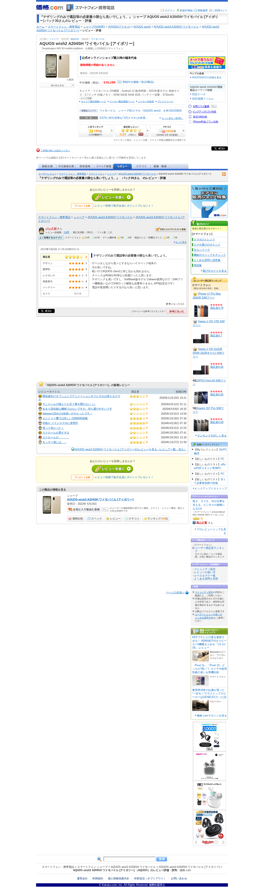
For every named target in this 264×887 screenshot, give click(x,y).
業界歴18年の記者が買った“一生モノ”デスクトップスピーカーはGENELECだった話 (209, 693)
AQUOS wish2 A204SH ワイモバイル (137, 174)
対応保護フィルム (203, 98)
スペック (96, 518)
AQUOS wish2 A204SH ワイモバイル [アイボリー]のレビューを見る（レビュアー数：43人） (131, 449)
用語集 (198, 265)
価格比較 (77, 518)
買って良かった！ (53, 427)
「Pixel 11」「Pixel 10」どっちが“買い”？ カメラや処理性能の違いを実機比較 (209, 669)
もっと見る (181, 242)
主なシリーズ (202, 249)
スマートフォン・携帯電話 (72, 174)
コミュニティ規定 (205, 569)
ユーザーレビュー (47, 174)
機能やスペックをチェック (210, 254)
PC (222, 458)
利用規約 (97, 878)
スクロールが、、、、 (55, 437)
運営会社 (82, 878)
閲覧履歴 (203, 10)
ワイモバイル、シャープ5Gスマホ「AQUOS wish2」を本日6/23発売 (140, 110)
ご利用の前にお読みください (55, 150)
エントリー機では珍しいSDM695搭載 (65, 418)
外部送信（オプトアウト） (150, 878)
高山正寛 (201, 522)
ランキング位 (157, 518)
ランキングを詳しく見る (212, 435)
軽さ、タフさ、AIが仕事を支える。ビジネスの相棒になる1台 (209, 505)
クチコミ (134, 518)
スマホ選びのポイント (207, 244)
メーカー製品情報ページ (122, 101)
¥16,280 (110, 82)
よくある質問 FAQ (204, 617)
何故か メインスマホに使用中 (60, 423)
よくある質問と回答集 (207, 260)
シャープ (53, 39)
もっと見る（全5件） (172, 118)
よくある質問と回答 (206, 578)
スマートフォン (97, 174)
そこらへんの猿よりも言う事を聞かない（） (69, 404)
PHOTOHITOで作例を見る (207, 77)
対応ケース (199, 94)
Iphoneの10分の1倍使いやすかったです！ (67, 413)
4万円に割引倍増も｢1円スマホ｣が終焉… (123, 117)
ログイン (170, 10)
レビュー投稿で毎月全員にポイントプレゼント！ (124, 205)
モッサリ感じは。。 (54, 442)
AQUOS (75, 39)
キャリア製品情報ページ (93, 101)
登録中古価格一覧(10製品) (138, 82)
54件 (66, 232)
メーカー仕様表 (146, 101)
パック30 (51, 228)
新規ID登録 (186, 10)
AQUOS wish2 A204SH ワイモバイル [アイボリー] (100, 499)
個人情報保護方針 (118, 878)
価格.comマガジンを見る (212, 715)
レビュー (115, 518)
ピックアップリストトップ (211, 488)
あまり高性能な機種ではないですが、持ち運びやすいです (77, 408)
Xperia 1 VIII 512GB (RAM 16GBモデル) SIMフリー (208, 352)
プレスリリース (165, 101)
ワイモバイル (98, 39)
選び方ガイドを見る (215, 270)
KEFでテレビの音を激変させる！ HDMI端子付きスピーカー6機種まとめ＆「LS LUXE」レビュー (209, 642)
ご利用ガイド (220, 10)
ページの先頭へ (175, 592)
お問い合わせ (179, 878)
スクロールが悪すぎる (55, 432)
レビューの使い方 (205, 572)
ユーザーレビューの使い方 (208, 614)
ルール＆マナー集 (205, 575)
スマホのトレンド (204, 239)
